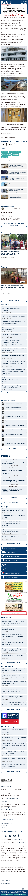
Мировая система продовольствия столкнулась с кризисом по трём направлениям (12, 523)
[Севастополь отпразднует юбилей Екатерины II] (4, 183)
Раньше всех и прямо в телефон (14, 565)
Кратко (3, 827)
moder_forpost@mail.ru (11, 798)
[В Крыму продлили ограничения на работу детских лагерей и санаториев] (14, 269)
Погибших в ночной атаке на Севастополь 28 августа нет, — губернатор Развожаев (10, 253)
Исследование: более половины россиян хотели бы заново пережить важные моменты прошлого (17, 166)
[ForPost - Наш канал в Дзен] (21, 836)
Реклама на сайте (6, 786)
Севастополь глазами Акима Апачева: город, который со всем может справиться (13, 730)
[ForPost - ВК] (10, 836)
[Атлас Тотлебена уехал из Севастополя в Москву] (4, 195)
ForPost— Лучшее (17, 839)
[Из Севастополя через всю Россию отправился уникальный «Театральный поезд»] (4, 171)
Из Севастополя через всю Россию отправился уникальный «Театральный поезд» (17, 172)
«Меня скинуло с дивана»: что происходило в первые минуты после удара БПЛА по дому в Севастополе (13, 621)
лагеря (23, 282)
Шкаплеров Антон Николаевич (14, 434)
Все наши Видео (10, 552)
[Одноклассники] (6, 144)
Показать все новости (14, 393)
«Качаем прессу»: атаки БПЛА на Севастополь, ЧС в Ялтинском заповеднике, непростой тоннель (12, 342)
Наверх (23, 889)
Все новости (4, 822)
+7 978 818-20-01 (5, 880)
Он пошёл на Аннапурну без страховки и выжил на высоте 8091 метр (16, 178)
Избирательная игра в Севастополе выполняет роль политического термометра (12, 490)
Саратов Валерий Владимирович (14, 425)
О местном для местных (12, 556)
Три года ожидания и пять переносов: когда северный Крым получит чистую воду (13, 745)
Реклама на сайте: (6, 876)
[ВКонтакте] (3, 144)
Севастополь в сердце (12, 560)
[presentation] (3, 260)
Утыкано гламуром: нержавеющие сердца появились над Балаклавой (13, 481)
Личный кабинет (14, 502)
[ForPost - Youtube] (14, 836)
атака (23, 248)
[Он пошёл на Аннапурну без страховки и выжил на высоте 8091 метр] (4, 177)
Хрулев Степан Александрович (14, 416)
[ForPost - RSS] (6, 836)
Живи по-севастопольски (12, 573)
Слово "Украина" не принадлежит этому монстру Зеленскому (13, 462)
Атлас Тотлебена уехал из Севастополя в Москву (16, 196)
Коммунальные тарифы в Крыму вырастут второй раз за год (11, 386)
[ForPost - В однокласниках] (18, 836)
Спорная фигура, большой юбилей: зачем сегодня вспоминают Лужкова (16, 191)
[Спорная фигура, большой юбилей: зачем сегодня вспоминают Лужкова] (4, 189)
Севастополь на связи (10, 548)
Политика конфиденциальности (17, 892)
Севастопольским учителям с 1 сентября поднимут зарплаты (14, 349)
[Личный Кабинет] (22, 1)
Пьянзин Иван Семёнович (12, 412)
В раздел (14, 497)
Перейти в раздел (14, 448)
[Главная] (6, 2)
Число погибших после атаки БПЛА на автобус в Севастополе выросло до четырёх (13, 636)
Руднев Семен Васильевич (13, 421)
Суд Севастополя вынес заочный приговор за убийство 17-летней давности (11, 379)
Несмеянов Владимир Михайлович (15, 430)
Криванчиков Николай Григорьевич (15, 439)
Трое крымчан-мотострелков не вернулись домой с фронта (11, 335)
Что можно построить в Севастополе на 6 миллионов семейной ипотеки (14, 356)
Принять (19, 894)
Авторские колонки (6, 824)
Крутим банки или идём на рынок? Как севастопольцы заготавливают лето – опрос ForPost (13, 371)
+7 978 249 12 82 (5, 801)
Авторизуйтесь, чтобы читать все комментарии (14, 224)
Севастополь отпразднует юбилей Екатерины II (16, 184)
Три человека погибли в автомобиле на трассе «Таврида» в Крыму (13, 322)
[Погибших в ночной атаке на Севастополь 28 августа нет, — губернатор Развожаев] (14, 235)
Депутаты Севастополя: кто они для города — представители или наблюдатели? (12, 472)
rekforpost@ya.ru (5, 883)
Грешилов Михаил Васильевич (14, 407)
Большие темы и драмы (12, 569)
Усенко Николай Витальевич (13, 403)
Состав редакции (6, 829)
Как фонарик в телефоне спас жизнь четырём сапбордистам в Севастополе (13, 316)
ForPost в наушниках (12, 577)
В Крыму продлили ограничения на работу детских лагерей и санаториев (13, 286)
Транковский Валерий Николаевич (15, 443)
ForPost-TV (4, 825)
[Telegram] (10, 144)
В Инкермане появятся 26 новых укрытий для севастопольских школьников (11, 308)
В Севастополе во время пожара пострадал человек (11, 328)
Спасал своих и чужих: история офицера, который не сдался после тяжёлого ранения (14, 363)
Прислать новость (14, 300)
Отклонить (7, 894)
